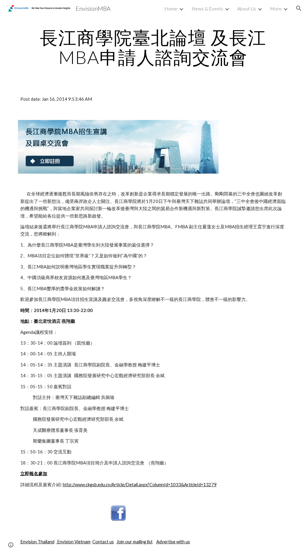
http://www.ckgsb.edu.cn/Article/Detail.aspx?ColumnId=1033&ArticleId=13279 (140, 484)
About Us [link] (246, 8)
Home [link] (171, 8)
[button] (299, 8)
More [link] (276, 8)
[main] (153, 47)
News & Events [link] (207, 8)
